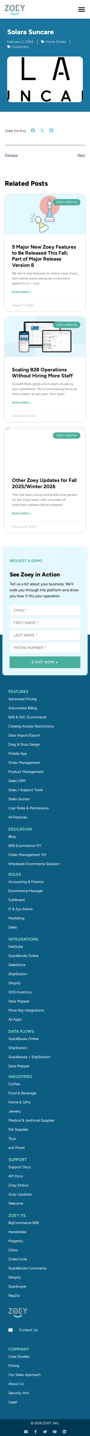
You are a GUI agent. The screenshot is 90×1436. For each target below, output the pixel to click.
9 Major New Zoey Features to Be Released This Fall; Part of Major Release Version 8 (44, 256)
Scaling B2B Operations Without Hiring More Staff (42, 373)
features (18, 691)
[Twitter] (45, 1432)
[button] (33, 130)
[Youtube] (55, 1432)
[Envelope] (26, 1432)
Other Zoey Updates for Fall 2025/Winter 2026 (44, 483)
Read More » (21, 292)
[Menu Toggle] (81, 9)
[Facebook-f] (35, 1432)
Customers (20, 47)
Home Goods (56, 42)
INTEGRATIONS (23, 939)
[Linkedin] (64, 1432)
